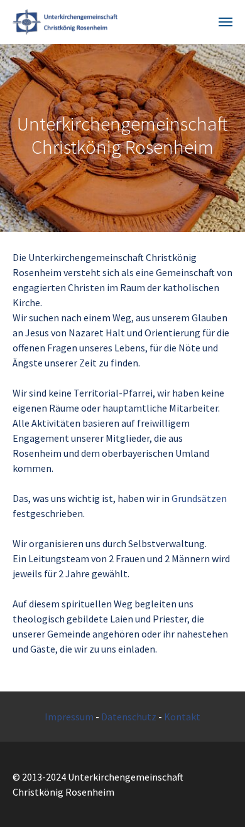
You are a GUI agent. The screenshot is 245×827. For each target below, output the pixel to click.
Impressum (69, 716)
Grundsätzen (199, 498)
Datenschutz (128, 716)
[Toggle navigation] (225, 22)
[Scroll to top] (217, 799)
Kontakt (182, 716)
